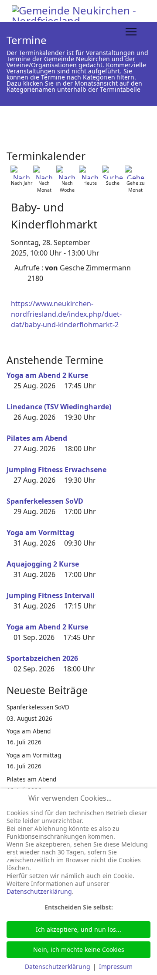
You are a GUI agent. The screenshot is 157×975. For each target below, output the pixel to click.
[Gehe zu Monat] (136, 172)
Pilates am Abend (37, 438)
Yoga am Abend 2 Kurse (47, 375)
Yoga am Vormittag (40, 532)
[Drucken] (147, 152)
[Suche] (113, 172)
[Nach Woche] (67, 172)
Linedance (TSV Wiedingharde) (59, 406)
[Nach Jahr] (21, 172)
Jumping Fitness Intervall (51, 595)
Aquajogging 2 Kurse (43, 564)
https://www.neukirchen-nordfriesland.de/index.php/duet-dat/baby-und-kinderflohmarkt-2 (66, 314)
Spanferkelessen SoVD (45, 501)
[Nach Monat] (44, 172)
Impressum (116, 966)
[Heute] (90, 172)
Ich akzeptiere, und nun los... (78, 929)
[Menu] (131, 32)
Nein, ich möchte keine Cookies (78, 949)
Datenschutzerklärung (39, 891)
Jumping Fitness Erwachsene (56, 469)
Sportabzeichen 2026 (42, 658)
